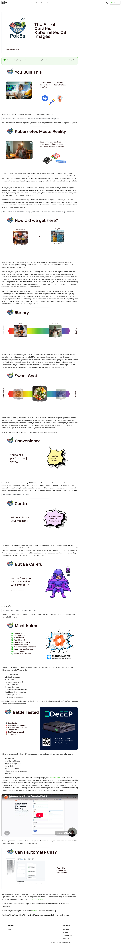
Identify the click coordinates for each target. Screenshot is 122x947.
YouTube (66, 938)
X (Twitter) (66, 935)
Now (43, 3)
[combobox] (115, 3)
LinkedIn (66, 929)
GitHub (65, 932)
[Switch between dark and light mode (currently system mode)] (107, 2)
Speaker (31, 3)
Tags (10, 929)
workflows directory (39, 899)
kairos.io (35, 911)
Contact (50, 3)
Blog (37, 3)
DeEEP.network (54, 778)
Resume (22, 3)
